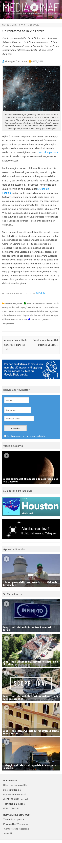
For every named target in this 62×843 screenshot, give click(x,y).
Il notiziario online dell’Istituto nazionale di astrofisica (31, 13)
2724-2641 (15, 808)
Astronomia (10, 303)
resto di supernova (48, 152)
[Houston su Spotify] (31, 517)
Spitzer (49, 303)
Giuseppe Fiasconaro (16, 61)
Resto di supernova (36, 303)
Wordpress (22, 823)
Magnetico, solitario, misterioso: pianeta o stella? (16, 344)
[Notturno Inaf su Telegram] (31, 539)
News (19, 303)
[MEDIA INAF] (31, 10)
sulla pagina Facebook (25, 311)
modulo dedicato (19, 319)
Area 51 (8, 833)
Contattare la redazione (16, 828)
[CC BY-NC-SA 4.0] (40, 293)
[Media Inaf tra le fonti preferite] (31, 380)
